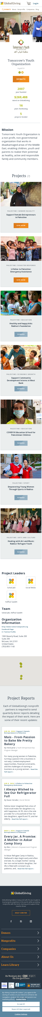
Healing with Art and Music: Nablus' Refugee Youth (21, 542)
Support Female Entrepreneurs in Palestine (21, 216)
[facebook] (11, 921)
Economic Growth (26, 374)
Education (26, 320)
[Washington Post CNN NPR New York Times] (21, 978)
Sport (26, 483)
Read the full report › (20, 819)
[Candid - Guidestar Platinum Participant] (11, 985)
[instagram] (21, 921)
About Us (7, 957)
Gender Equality (26, 211)
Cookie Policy (21, 999)
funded (21, 334)
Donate (21, 79)
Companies (30, 9)
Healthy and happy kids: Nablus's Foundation (21, 324)
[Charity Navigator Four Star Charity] (4, 985)
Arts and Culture (26, 537)
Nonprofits (21, 9)
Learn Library (10, 965)
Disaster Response (27, 265)
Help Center (21, 913)
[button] (21, 666)
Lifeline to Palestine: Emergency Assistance (21, 270)
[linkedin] (31, 921)
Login (35, 3)
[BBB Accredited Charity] (21, 985)
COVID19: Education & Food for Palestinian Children (21, 433)
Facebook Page (8, 629)
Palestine (12, 211)
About (14, 9)
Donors (5, 933)
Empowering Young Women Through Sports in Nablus (21, 488)
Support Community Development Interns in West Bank (21, 380)
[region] (21, 1003)
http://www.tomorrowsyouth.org (15, 627)
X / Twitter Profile (9, 632)
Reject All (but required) (21, 1009)
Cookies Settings (21, 1014)
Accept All (21, 1004)
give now (21, 225)
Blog (37, 9)
